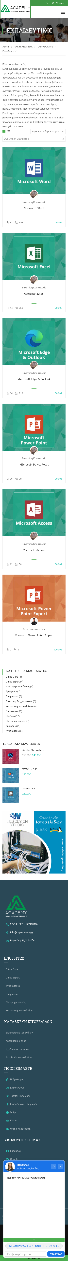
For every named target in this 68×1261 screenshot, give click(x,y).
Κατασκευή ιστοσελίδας (19, 1010)
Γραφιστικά (12, 696)
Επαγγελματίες (45, 46)
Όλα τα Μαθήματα (24, 46)
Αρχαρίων (11, 691)
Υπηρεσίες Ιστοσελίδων (19, 1032)
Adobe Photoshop (33, 750)
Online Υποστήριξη (20, 1128)
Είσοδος (60, 3)
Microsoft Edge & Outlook (34, 379)
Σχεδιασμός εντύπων (17, 1049)
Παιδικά (10, 716)
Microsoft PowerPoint (34, 464)
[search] (63, 139)
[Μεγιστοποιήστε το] (53, 1166)
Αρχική (5, 46)
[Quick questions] (34, 1240)
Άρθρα (13, 1112)
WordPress (28, 788)
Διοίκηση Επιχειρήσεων (19, 701)
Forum (13, 1120)
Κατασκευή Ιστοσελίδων (20, 706)
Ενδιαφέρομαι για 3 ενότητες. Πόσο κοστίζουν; (35, 1246)
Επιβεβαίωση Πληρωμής (23, 1104)
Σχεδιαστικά (13, 730)
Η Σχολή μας (17, 1079)
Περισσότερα (34, 170)
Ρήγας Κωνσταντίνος (34, 629)
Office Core (12, 676)
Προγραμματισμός (16, 721)
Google (14, 1159)
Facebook (15, 1150)
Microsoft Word (34, 208)
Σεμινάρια (11, 726)
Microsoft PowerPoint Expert (34, 635)
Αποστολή (56, 1253)
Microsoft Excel (34, 293)
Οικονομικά (12, 711)
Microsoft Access (34, 550)
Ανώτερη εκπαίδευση (18, 686)
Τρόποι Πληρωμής (20, 1095)
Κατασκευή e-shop (16, 1040)
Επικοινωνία (17, 1087)
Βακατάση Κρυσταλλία (34, 202)
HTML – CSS (29, 769)
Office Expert (13, 681)
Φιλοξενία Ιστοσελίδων (19, 1057)
